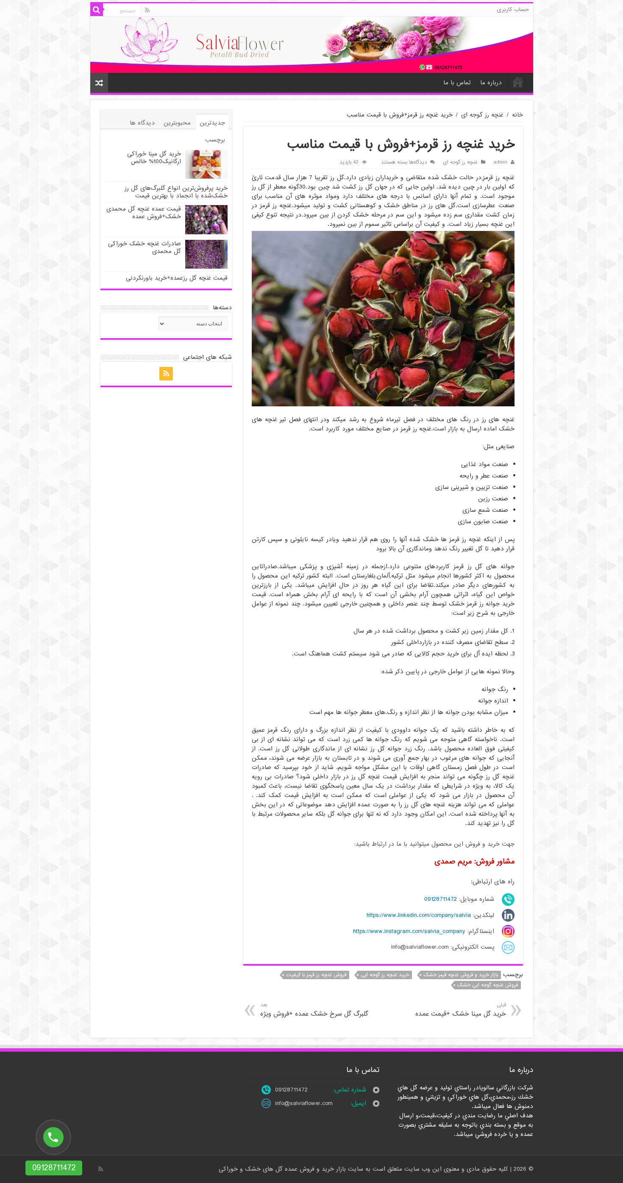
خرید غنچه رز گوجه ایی (385, 975)
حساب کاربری (513, 10)
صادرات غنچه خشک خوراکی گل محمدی (144, 247)
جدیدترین (212, 123)
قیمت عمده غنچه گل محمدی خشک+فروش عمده (143, 212)
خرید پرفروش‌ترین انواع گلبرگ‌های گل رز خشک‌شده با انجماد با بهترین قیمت (176, 191)
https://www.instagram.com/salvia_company (409, 931)
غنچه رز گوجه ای (482, 114)
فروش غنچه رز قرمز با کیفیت (316, 975)
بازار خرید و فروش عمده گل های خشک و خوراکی (283, 1169)
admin (500, 162)
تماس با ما (457, 82)
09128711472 (440, 899)
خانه (518, 82)
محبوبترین (177, 123)
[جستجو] (96, 9)
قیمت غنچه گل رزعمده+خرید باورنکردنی (177, 278)
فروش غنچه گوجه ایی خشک (487, 985)
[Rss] (147, 10)
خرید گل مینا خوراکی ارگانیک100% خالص (154, 157)
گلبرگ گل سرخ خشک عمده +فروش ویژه (314, 1010)
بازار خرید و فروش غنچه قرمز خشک (460, 975)
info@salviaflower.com (304, 1103)
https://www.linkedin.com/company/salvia (419, 915)
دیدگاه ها (142, 123)
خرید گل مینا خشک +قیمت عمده (460, 1010)
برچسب (215, 139)
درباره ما (491, 82)
